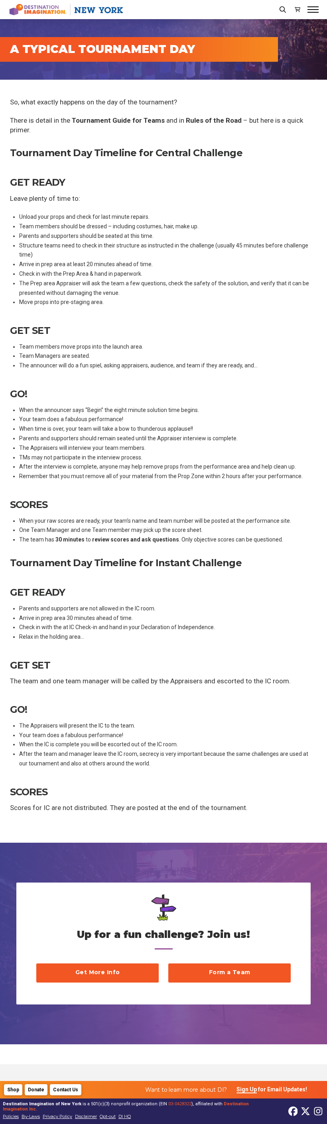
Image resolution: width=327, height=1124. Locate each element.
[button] (282, 9)
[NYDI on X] (293, 1111)
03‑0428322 (179, 1103)
